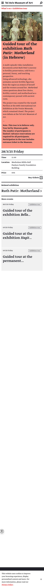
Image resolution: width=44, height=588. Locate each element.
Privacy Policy (7, 585)
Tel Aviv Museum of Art (19, 3)
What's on (6, 8)
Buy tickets (33, 178)
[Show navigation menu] (2, 3)
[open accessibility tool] (2, 531)
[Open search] (41, 3)
